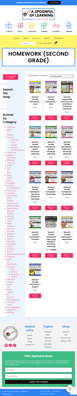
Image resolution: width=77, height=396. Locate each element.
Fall (12, 269)
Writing (10, 312)
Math (20, 32)
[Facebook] (6, 345)
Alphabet (56, 32)
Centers (44, 32)
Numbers (11, 244)
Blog (25, 38)
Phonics (10, 249)
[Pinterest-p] (14, 345)
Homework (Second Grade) (12, 211)
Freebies (69, 32)
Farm (9, 180)
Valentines (12, 310)
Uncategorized (13, 307)
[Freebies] (69, 25)
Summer (15, 274)
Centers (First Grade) (14, 142)
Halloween (12, 191)
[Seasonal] (32, 25)
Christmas (11, 152)
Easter (10, 165)
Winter (14, 277)
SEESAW (11, 279)
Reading (11, 257)
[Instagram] (10, 345)
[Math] (21, 25)
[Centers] (44, 25)
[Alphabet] (56, 25)
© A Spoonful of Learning (10, 391)
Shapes (10, 282)
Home (16, 38)
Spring (14, 272)
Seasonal (32, 32)
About (47, 38)
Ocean (10, 246)
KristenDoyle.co (7, 394)
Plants (10, 251)
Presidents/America (16, 254)
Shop (35, 38)
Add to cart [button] (35, 117)
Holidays (11, 193)
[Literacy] (9, 25)
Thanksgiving (13, 300)
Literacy (9, 32)
